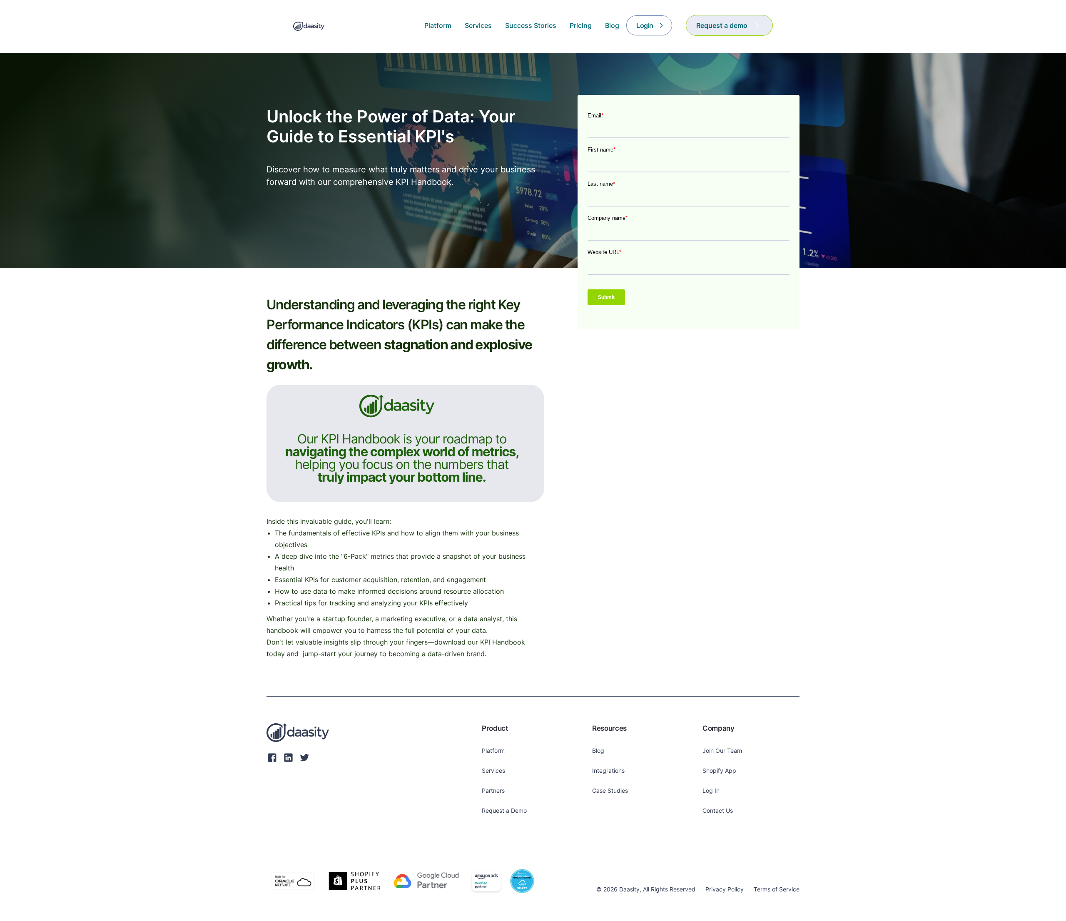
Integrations (608, 770)
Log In (711, 790)
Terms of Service (777, 889)
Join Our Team (722, 750)
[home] (308, 25)
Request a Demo (504, 810)
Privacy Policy (724, 889)
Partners (493, 790)
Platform (493, 750)
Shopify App (719, 770)
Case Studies (610, 790)
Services (493, 770)
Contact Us (717, 810)
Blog (598, 750)
